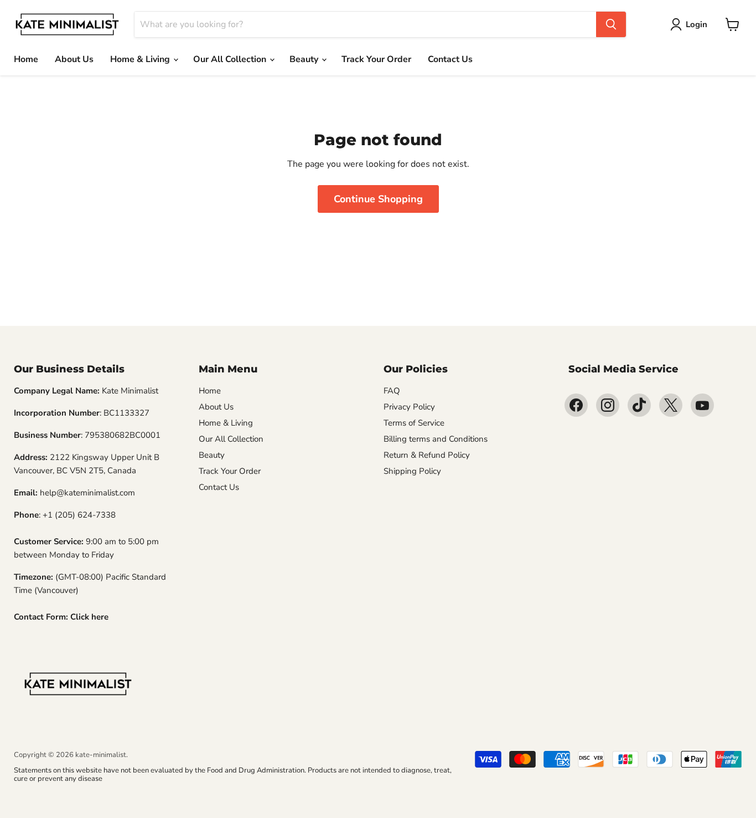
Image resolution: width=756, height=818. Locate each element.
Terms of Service (414, 422)
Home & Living (141, 59)
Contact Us (450, 59)
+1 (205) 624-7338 (79, 514)
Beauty (304, 59)
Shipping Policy (412, 471)
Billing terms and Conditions (436, 438)
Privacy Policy (409, 406)
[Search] (611, 24)
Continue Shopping (378, 199)
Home (26, 59)
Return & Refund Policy (427, 455)
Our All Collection (230, 59)
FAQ (392, 390)
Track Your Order (376, 59)
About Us (74, 59)
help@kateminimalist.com (87, 492)
